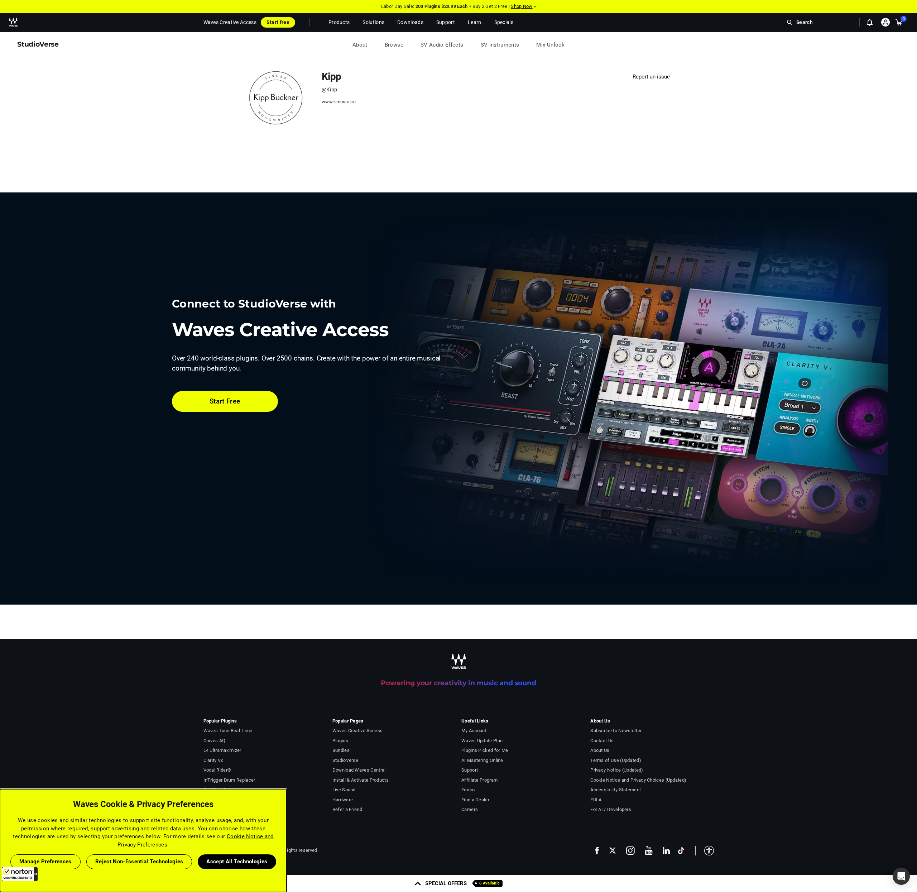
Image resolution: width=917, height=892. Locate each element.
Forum (468, 789)
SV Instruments (500, 45)
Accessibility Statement (615, 789)
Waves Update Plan (482, 740)
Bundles (341, 750)
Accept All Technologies (236, 861)
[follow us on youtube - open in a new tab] (649, 850)
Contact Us (602, 740)
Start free (278, 22)
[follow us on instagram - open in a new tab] (630, 850)
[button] (20, 874)
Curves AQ (214, 740)
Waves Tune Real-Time (228, 730)
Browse (394, 45)
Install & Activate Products (360, 780)
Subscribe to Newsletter (616, 730)
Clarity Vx (213, 760)
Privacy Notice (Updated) (616, 770)
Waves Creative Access (229, 22)
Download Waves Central (359, 770)
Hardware (342, 799)
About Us (599, 750)
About (360, 45)
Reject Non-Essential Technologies (139, 861)
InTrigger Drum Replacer (229, 780)
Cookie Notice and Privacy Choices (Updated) (638, 780)
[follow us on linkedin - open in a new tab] (666, 850)
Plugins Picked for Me (484, 750)
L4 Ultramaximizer (222, 750)
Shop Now (521, 6)
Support (469, 770)
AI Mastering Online (482, 760)
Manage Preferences (45, 861)
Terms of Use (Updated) (615, 760)
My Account (473, 730)
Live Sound (344, 789)
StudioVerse (345, 760)
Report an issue (651, 76)
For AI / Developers (610, 809)
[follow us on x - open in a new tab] (612, 850)
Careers (469, 809)
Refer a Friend (347, 809)
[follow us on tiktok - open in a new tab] (681, 851)
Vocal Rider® (217, 770)
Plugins (340, 740)
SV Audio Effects (442, 45)
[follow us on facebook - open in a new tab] (597, 850)
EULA (595, 799)
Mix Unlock (550, 45)
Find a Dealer (475, 799)
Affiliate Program (479, 780)
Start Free (225, 401)
